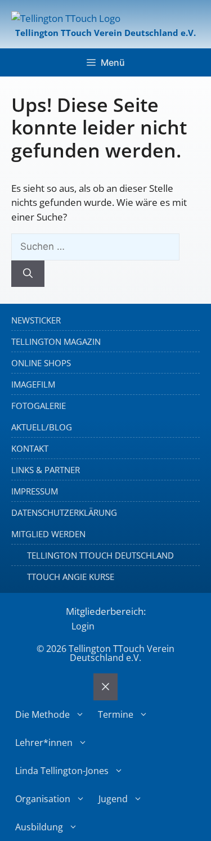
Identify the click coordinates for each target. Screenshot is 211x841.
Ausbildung (39, 827)
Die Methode (42, 714)
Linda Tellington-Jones (62, 770)
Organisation (42, 799)
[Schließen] (105, 686)
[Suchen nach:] (95, 246)
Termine (115, 714)
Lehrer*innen (44, 742)
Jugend (113, 799)
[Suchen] (27, 273)
